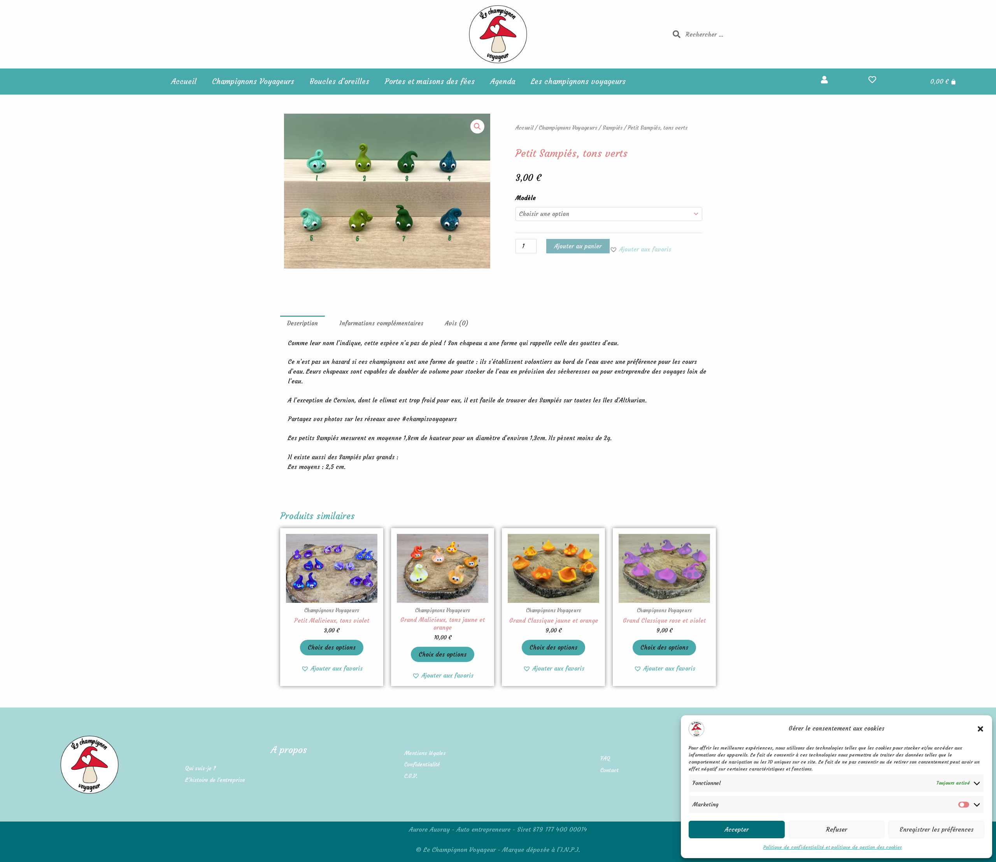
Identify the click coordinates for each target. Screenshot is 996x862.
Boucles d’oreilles (339, 81)
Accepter (737, 829)
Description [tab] (302, 323)
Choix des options (332, 647)
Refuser (836, 829)
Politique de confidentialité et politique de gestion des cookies (832, 847)
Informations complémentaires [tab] (381, 323)
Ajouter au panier (577, 246)
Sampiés (612, 128)
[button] (980, 729)
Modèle (526, 198)
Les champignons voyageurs (578, 81)
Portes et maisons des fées (430, 81)
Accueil (183, 81)
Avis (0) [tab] (456, 323)
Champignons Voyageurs (253, 81)
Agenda (502, 81)
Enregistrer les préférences (936, 829)
